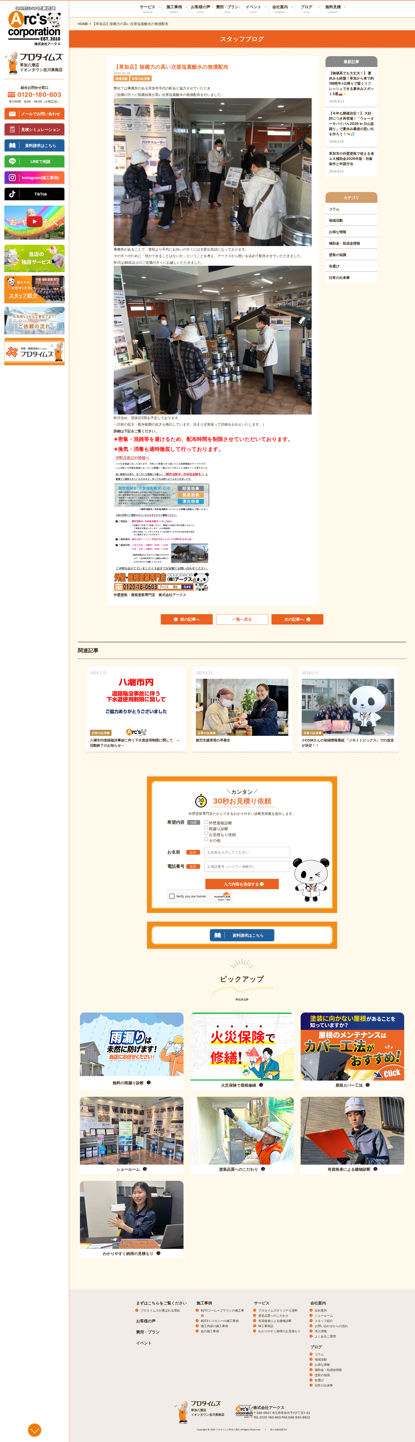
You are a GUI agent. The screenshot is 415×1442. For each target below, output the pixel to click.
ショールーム (324, 1315)
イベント (253, 9)
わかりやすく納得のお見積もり (279, 1331)
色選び (319, 1380)
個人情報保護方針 (278, 1429)
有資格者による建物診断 (275, 1321)
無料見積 (333, 9)
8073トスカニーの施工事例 (220, 1321)
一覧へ (242, 619)
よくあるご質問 (325, 1336)
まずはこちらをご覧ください (161, 1303)
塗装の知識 (322, 1375)
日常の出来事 (324, 1385)
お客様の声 (200, 9)
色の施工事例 (210, 1331)
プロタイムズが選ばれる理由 (160, 1310)
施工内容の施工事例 (214, 1326)
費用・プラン (227, 9)
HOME (83, 24)
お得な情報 (322, 1364)
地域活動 (321, 1359)
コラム (319, 1354)
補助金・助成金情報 (328, 1370)
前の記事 (190, 619)
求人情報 (321, 1331)
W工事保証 (265, 1326)
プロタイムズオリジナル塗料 (278, 1310)
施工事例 (174, 9)
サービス (262, 1303)
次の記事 (294, 619)
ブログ (306, 9)
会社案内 (280, 9)
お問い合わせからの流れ (331, 1326)
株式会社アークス (268, 1407)
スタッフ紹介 (324, 1321)
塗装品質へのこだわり (273, 1315)
